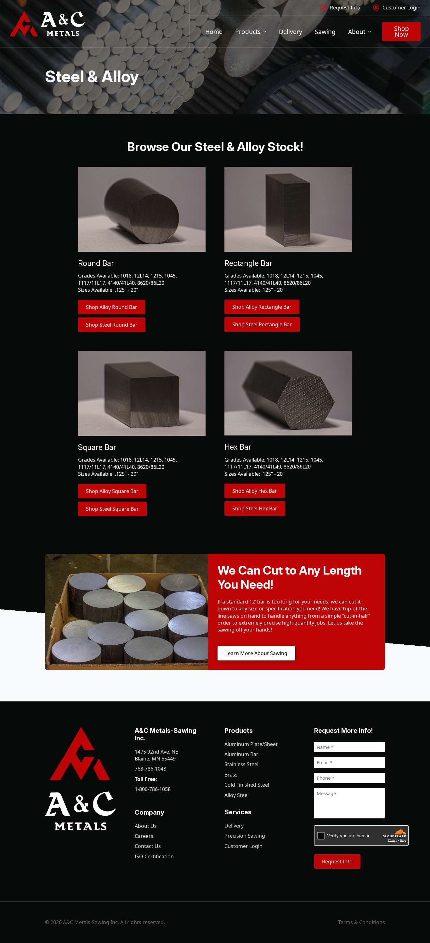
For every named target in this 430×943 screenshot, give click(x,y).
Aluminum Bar (241, 754)
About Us (146, 825)
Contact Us (148, 846)
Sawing (325, 31)
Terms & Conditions (361, 922)
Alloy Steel (236, 795)
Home (214, 31)
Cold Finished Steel (246, 784)
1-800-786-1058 (153, 789)
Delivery (290, 31)
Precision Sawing (244, 835)
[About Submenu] (371, 31)
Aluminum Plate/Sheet (251, 744)
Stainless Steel (241, 764)
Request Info (337, 861)
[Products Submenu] (267, 31)
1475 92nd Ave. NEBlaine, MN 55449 (156, 755)
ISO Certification (154, 856)
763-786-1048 (150, 768)
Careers (144, 836)
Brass (231, 774)
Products (248, 31)
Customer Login (243, 846)
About (356, 31)
